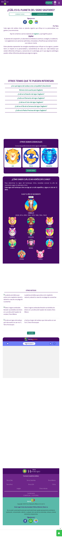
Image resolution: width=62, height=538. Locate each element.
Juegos (19, 488)
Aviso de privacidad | (27, 507)
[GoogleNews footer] (36, 521)
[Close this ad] (60, 529)
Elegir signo (31, 171)
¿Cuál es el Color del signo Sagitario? (31, 102)
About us (45, 507)
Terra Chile (9, 480)
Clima (54, 484)
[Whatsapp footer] (31, 521)
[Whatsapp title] (31, 22)
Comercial (27, 495)
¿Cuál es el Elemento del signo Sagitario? (31, 98)
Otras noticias (43, 488)
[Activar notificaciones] (52, 533)
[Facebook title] (25, 22)
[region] (31, 66)
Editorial (35, 495)
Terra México (52, 480)
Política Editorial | (38, 507)
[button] (54, 3)
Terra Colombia (31, 480)
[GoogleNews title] (36, 22)
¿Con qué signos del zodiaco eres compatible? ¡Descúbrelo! (31, 86)
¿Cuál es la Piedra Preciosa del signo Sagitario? (31, 110)
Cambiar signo (19, 14)
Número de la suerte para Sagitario (31, 90)
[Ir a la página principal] (5, 2)
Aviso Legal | (17, 507)
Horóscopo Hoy (42, 14)
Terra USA (31, 484)
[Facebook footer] (25, 521)
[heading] (31, 333)
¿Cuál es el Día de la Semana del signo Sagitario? (31, 106)
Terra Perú (9, 484)
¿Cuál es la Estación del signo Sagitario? (31, 94)
